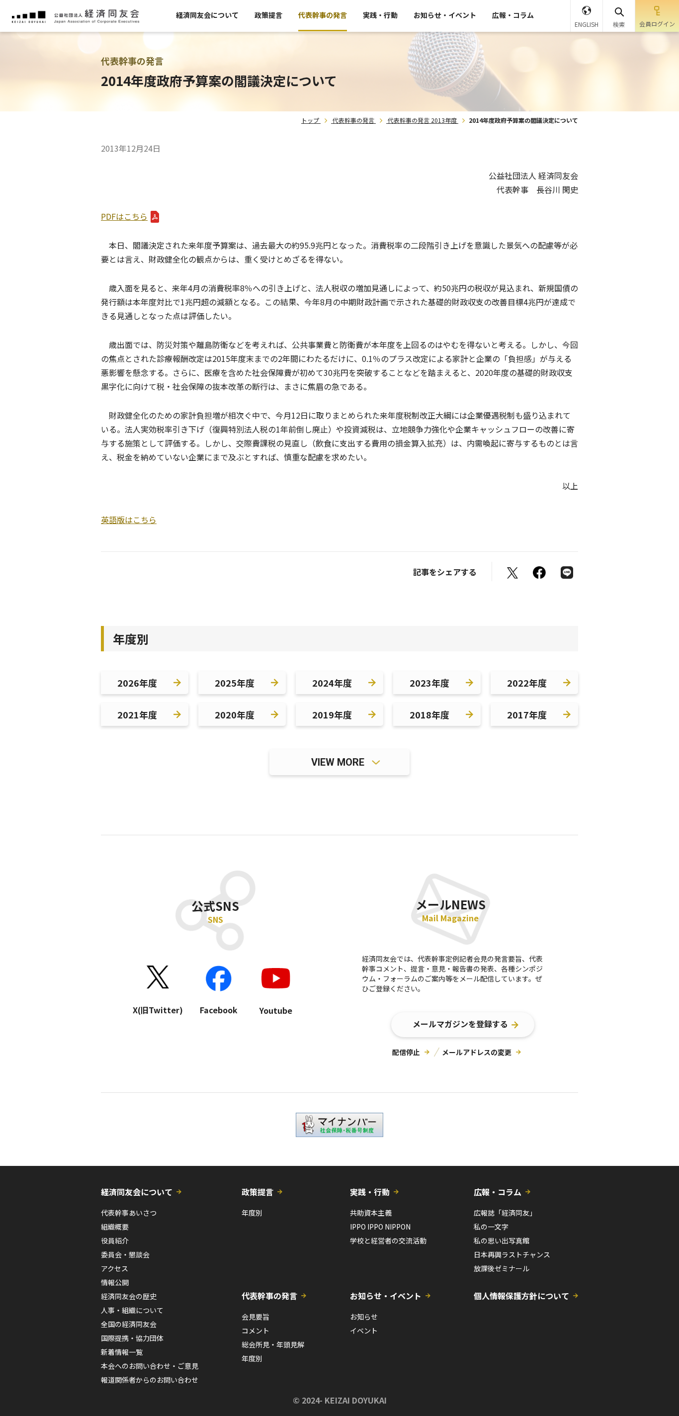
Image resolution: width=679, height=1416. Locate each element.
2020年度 (235, 714)
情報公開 (115, 1282)
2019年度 (332, 714)
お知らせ (364, 1317)
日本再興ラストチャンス (512, 1254)
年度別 (252, 1213)
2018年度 (429, 714)
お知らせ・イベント (445, 15)
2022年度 (527, 682)
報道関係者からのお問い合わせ (149, 1380)
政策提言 (268, 15)
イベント (364, 1330)
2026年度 (137, 682)
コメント (255, 1330)
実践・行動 (380, 15)
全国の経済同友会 (129, 1324)
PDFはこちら (124, 216)
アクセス (114, 1268)
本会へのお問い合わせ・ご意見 (149, 1366)
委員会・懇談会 (125, 1254)
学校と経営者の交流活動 (388, 1240)
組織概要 (115, 1227)
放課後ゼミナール (501, 1268)
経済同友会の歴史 (129, 1296)
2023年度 (429, 682)
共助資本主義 (371, 1213)
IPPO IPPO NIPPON (380, 1227)
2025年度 (235, 682)
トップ (310, 120)
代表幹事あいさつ (129, 1213)
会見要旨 (255, 1317)
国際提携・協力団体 (132, 1338)
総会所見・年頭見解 (273, 1344)
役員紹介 (115, 1240)
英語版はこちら (129, 520)
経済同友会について (207, 15)
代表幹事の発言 (322, 15)
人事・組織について (132, 1310)
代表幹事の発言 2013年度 (422, 120)
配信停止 (406, 1052)
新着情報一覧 (122, 1352)
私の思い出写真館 (501, 1240)
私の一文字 (491, 1227)
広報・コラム (513, 15)
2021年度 (137, 714)
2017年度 (527, 714)
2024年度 (332, 682)
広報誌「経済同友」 (505, 1213)
